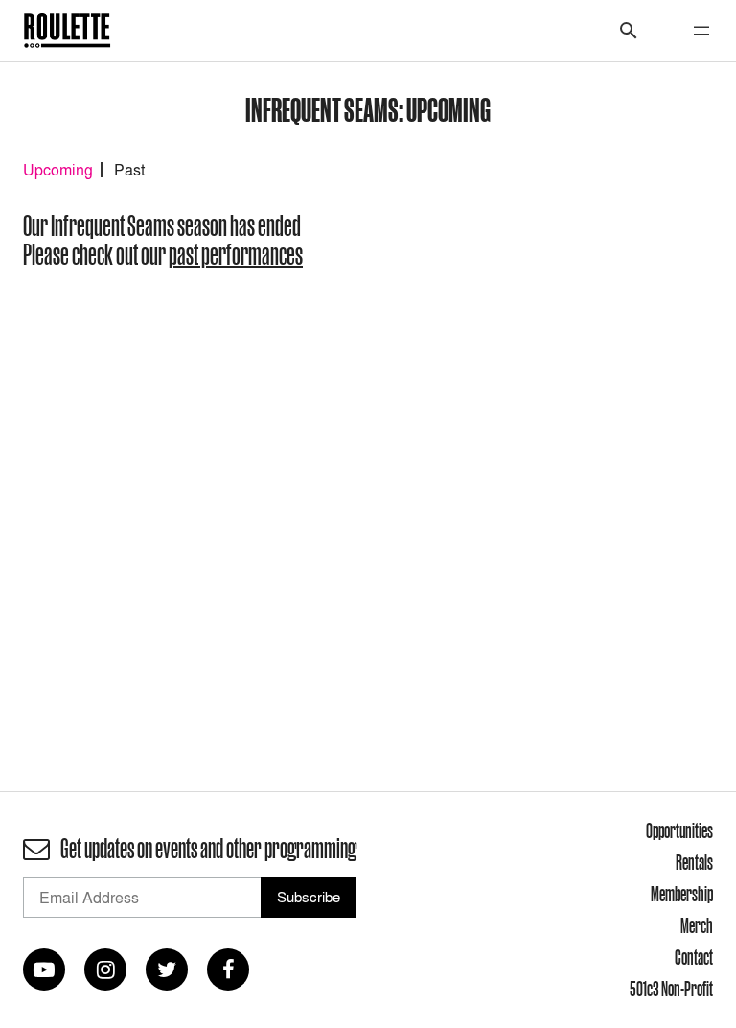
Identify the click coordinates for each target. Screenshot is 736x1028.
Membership (682, 893)
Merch (696, 925)
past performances (236, 254)
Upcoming (58, 169)
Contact (694, 957)
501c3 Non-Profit (671, 988)
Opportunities (679, 830)
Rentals (694, 862)
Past (129, 169)
